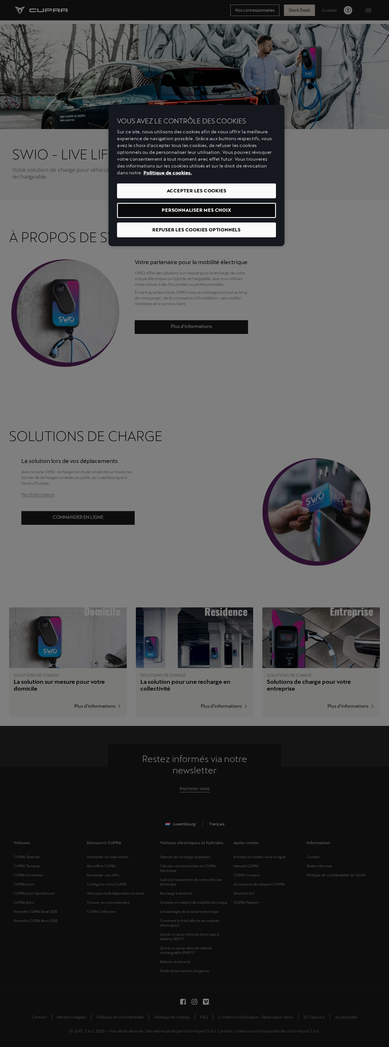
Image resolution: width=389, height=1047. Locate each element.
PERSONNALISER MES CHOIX (196, 210)
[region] (196, 175)
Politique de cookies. (168, 172)
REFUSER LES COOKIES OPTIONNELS (196, 229)
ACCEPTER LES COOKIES (196, 190)
